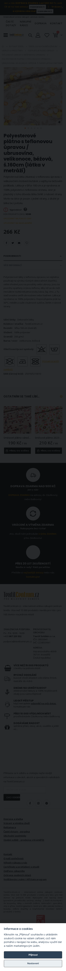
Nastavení (33, 963)
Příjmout (33, 954)
